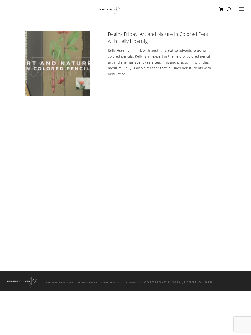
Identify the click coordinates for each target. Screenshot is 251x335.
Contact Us (134, 282)
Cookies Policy (111, 282)
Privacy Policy (87, 282)
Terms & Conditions (59, 282)
